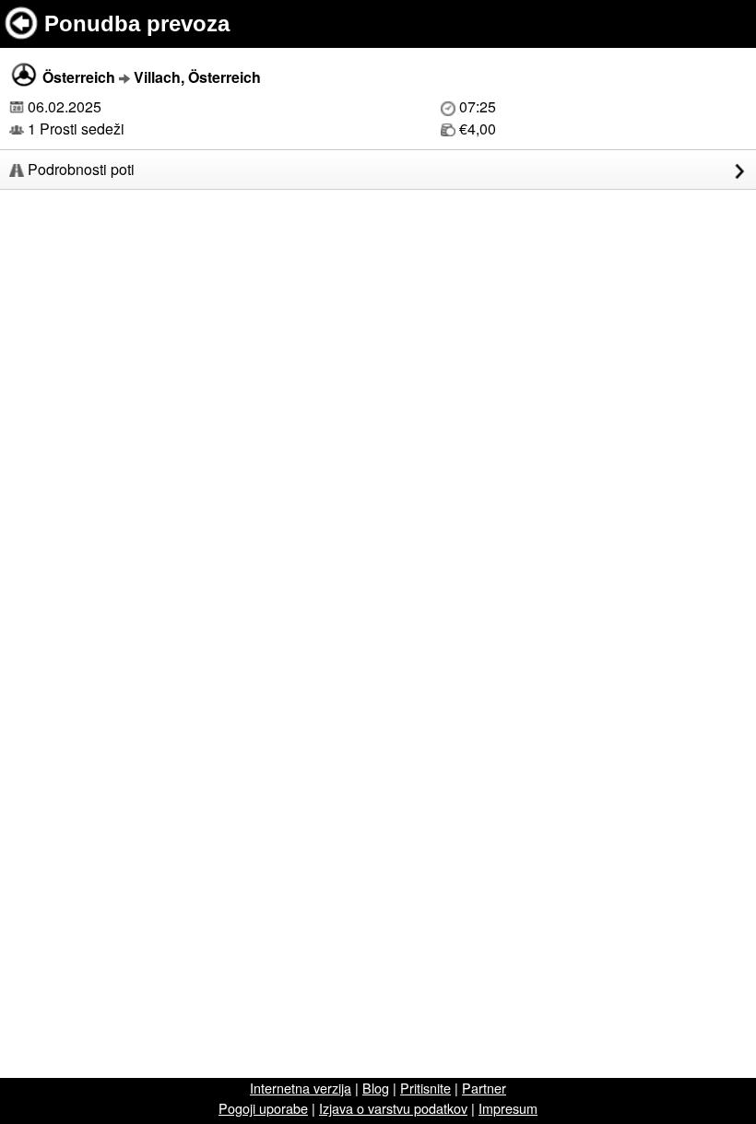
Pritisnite (425, 1087)
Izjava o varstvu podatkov (393, 1108)
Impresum (507, 1108)
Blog (375, 1087)
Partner (484, 1087)
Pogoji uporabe (263, 1108)
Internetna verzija (300, 1087)
